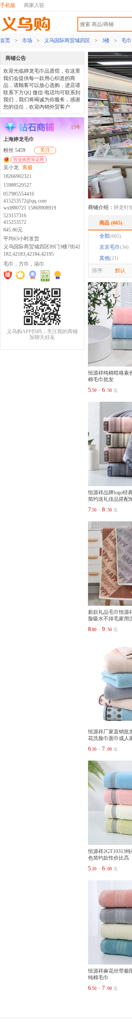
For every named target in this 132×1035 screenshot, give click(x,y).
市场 (27, 40)
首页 (6, 40)
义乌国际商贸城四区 (67, 40)
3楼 (105, 40)
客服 (27, 167)
